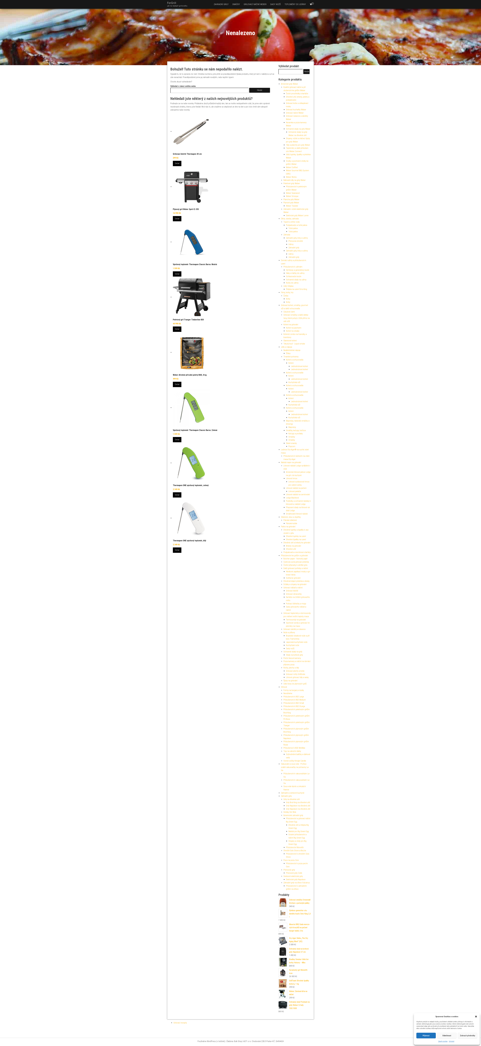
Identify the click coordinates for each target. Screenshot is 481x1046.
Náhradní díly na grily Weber (294, 180)
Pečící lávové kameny (292, 658)
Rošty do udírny (292, 283)
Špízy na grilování (290, 680)
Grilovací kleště (292, 591)
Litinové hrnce (291, 478)
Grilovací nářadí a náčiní (293, 587)
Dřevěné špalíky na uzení (296, 539)
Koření (290, 363)
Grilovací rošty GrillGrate (295, 674)
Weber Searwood (293, 193)
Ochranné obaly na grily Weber (298, 129)
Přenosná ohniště (295, 241)
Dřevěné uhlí (291, 549)
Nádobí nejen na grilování (291, 462)
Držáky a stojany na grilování (294, 584)
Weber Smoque (292, 196)
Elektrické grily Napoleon (296, 879)
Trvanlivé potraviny (290, 356)
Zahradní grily (221, 4)
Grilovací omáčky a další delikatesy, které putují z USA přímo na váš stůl (296, 318)
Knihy (288, 299)
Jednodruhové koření (299, 366)
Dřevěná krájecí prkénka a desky (296, 581)
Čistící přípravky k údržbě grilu (295, 565)
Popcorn (291, 446)
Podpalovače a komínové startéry (297, 552)
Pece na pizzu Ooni (291, 860)
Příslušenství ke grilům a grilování (294, 555)
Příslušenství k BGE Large (293, 696)
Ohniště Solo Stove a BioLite (294, 850)
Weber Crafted (292, 167)
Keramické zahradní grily (293, 815)
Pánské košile (291, 523)
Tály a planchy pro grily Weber (298, 145)
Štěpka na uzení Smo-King (296, 289)
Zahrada (286, 234)
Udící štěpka (288, 286)
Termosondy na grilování (296, 620)
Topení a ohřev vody (291, 222)
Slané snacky (291, 443)
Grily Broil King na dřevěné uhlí (298, 802)
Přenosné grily (289, 870)
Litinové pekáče (294, 491)
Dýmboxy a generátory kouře (297, 270)
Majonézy (292, 427)
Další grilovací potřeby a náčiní (295, 568)
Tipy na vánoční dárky (292, 751)
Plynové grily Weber (291, 202)
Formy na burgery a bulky (293, 690)
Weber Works (291, 177)
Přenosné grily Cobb (294, 873)
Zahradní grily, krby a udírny (297, 238)
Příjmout (426, 1035)
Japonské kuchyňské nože (296, 642)
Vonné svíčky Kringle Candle (294, 761)
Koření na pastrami (293, 328)
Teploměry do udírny (295, 4)
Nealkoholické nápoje (291, 350)
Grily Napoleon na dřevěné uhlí (298, 805)
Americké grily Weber (289, 84)
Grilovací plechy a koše (295, 671)
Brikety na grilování (293, 546)
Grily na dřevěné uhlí (291, 799)
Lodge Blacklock (292, 498)
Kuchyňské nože (292, 645)
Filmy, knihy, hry (287, 292)
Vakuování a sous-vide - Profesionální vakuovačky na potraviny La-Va (295, 767)
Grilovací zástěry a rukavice (294, 629)
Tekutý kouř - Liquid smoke (294, 344)
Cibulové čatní (289, 312)
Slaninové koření (290, 340)
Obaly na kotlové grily (294, 655)
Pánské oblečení (290, 520)
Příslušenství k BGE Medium (294, 700)
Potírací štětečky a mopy (296, 603)
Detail (177, 163)
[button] (476, 1016)
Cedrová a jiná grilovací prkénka (296, 562)
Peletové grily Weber (291, 183)
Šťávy (288, 353)
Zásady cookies (443, 1041)
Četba (285, 296)
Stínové (284, 687)
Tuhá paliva (293, 228)
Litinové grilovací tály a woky (297, 677)
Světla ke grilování (293, 578)
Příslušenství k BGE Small (293, 703)
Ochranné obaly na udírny (296, 279)
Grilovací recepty (180, 1023)
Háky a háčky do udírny (295, 273)
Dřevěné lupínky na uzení (296, 536)
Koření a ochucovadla (294, 360)
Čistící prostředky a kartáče (297, 93)
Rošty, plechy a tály (291, 668)
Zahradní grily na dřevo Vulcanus (296, 882)
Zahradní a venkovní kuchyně (292, 793)
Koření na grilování (290, 324)
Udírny (290, 244)
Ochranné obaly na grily (292, 651)
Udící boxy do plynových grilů (295, 684)
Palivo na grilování (288, 526)
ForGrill (171, 3)
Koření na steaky (292, 331)
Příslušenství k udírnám (292, 267)
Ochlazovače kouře (293, 276)
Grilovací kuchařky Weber (296, 109)
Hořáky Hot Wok (289, 812)
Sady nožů (275, 4)
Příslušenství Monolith (295, 847)
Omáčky (236, 4)
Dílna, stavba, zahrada (290, 218)
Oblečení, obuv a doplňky (291, 517)
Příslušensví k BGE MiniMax (294, 748)
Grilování (451, 1041)
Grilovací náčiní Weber (255, 4)
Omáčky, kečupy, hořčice (296, 430)
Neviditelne (287, 693)
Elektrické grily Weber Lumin (297, 215)
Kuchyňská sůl (294, 382)
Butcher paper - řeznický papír (295, 558)
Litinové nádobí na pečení (296, 488)
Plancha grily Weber (291, 199)
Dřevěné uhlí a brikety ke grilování (296, 542)
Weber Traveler (292, 206)
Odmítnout (446, 1035)
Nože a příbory (289, 632)
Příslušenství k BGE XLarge (294, 706)
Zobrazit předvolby (467, 1035)
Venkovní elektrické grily (293, 876)
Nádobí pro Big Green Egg (298, 831)
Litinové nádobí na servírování (298, 494)
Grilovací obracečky (294, 594)
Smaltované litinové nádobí (297, 514)
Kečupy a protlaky (295, 433)
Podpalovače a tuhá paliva (296, 225)
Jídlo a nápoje (286, 347)
